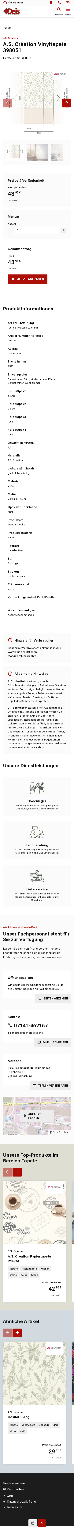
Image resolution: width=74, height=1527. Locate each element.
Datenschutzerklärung (21, 1501)
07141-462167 (31, 1026)
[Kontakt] (68, 3)
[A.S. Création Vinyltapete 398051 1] (37, 103)
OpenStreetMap (61, 1132)
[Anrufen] (60, 3)
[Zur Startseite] (11, 11)
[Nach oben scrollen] (42, 1523)
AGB (10, 1496)
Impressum (14, 1507)
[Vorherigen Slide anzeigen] (7, 103)
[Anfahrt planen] (52, 3)
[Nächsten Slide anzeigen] (66, 103)
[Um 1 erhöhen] (63, 230)
